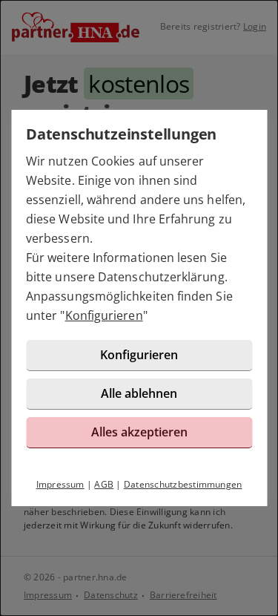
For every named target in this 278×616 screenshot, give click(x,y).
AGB (103, 484)
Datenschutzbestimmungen (183, 484)
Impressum (60, 484)
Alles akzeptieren (139, 432)
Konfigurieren (104, 315)
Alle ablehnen (139, 393)
